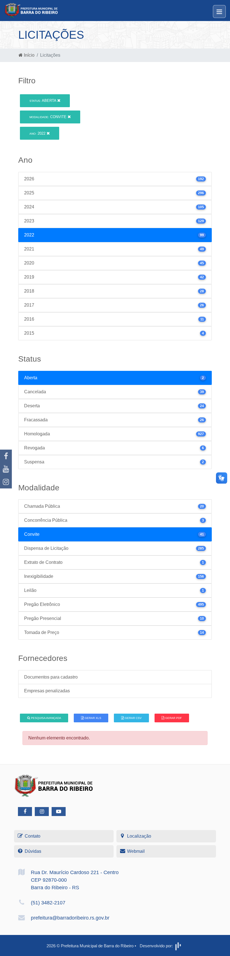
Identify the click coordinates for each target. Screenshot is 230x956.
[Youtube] (6, 469)
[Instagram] (6, 481)
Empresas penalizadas (47, 690)
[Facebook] (6, 456)
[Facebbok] (25, 811)
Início (28, 55)
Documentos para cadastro (51, 677)
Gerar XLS (92, 718)
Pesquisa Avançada (45, 718)
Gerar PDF (173, 718)
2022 (38, 133)
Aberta (43, 100)
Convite (48, 117)
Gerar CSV (133, 718)
